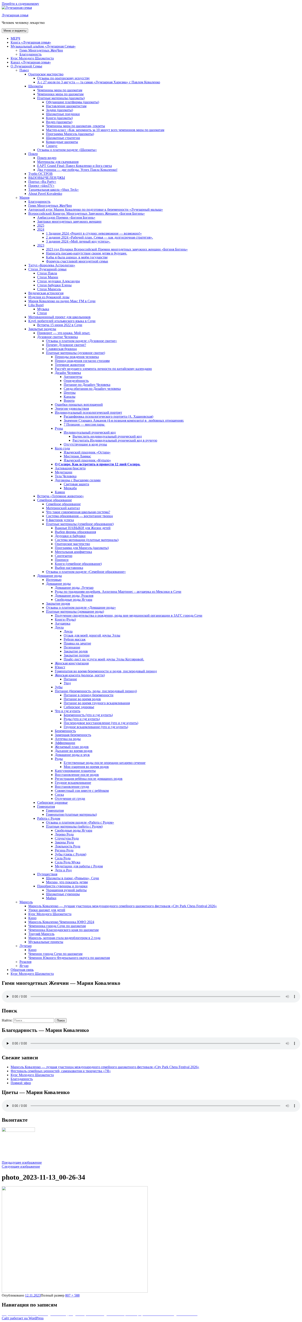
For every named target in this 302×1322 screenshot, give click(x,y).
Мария (24, 197)
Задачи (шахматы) (59, 110)
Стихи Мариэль (49, 289)
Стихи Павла (47, 273)
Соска (59, 794)
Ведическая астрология (45, 293)
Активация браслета (70, 468)
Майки (51, 898)
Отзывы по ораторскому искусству (63, 78)
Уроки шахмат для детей (46, 910)
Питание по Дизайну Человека (87, 384)
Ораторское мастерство (45, 74)
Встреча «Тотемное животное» (60, 496)
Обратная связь (22, 970)
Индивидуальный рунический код (90, 432)
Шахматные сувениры (63, 894)
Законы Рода (64, 842)
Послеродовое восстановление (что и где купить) (101, 723)
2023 (40, 245)
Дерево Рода (64, 834)
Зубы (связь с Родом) (70, 854)
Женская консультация (72, 663)
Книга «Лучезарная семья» (31, 42)
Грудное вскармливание (73, 782)
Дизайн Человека (68, 373)
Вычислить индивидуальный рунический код (107, 436)
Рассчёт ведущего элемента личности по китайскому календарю (103, 369)
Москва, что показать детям (67, 882)
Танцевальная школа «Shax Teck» (53, 189)
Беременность (65, 731)
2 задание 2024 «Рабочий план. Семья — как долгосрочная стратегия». (99, 237)
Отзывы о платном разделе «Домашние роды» (81, 607)
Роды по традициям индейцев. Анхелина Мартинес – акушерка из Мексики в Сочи (118, 591)
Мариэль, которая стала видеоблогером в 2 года (64, 938)
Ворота (69, 400)
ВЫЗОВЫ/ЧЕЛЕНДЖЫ (46, 178)
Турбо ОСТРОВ (40, 174)
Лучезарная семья (15, 15)
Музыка (43, 309)
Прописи (62, 560)
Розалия (25, 962)
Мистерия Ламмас (77, 456)
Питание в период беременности (88, 695)
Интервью (53, 580)
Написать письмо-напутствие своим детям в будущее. (86, 253)
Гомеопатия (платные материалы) (71, 814)
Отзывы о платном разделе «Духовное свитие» (81, 341)
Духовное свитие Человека (57, 337)
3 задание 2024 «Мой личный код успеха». (78, 241)
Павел (24, 70)
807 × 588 (72, 1295)
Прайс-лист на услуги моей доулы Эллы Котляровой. (104, 659)
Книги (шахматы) (59, 118)
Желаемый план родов (72, 747)
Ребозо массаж (75, 639)
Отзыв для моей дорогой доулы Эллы (92, 635)
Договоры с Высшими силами (78, 480)
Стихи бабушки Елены (54, 285)
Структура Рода (67, 838)
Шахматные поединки (63, 114)
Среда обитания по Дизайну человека (92, 388)
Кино (32, 918)
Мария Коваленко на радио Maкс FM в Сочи (62, 301)
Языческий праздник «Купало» (87, 460)
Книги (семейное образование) (78, 564)
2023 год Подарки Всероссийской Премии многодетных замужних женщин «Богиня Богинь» (117, 249)
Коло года (62, 448)
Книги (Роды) (65, 619)
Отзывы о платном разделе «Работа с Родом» (80, 822)
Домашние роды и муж (72, 755)
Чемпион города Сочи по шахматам (55, 954)
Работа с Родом (48, 818)
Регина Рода (64, 850)
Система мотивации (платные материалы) (87, 540)
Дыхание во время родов (73, 751)
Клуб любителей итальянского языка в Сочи (62, 321)
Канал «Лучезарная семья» (31, 62)
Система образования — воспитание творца (79, 516)
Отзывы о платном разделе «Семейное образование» (86, 572)
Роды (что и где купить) (82, 719)
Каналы (69, 396)
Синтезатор (63, 556)
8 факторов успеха (60, 520)
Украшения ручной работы (66, 890)
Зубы (59, 687)
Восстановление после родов (77, 775)
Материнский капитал (63, 508)
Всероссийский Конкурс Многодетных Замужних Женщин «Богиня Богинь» (86, 213)
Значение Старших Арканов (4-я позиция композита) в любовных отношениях (124, 420)
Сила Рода (63, 858)
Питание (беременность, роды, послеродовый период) (96, 691)
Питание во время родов (82, 699)
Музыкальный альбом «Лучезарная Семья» (43, 46)
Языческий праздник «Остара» (87, 452)
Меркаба (70, 488)
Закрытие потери (77, 655)
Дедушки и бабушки (70, 536)
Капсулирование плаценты (75, 771)
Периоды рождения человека (77, 357)
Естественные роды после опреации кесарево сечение (104, 763)
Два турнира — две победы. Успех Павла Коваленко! (77, 170)
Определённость (76, 381)
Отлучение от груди (70, 798)
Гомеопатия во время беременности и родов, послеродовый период (106, 671)
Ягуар (24, 966)
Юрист (60, 667)
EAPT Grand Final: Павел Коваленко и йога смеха (74, 166)
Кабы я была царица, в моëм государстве (77, 257)
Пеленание (72, 647)
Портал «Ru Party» (42, 182)
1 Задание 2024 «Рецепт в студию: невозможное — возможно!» (94, 233)
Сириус (51, 146)
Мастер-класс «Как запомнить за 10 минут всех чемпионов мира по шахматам (105, 130)
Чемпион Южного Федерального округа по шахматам (69, 958)
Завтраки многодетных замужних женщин (69, 221)
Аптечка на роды (68, 739)
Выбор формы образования (75, 532)
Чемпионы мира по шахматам (59, 90)
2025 (40, 225)
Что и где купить (67, 711)
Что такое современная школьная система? (78, 512)
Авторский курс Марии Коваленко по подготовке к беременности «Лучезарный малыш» (95, 209)
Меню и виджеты (15, 30)
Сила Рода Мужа (67, 862)
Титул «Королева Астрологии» (51, 265)
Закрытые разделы (42, 329)
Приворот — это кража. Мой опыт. (63, 333)
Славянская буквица (61, 349)
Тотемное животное (70, 365)
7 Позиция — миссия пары (84, 424)
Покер (33, 154)
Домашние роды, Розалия (74, 595)
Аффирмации (65, 743)
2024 (40, 229)
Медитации (63, 472)
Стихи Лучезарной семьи (47, 269)
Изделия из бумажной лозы (48, 297)
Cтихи (42, 313)
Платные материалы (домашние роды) (75, 611)
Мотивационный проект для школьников (59, 317)
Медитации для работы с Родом (79, 866)
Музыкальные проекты (45, 942)
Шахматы (35, 86)
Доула (59, 627)
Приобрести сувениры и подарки (62, 886)
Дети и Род (63, 870)
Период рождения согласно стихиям (82, 361)
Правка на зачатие (77, 643)
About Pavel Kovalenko (45, 193)
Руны (59, 428)
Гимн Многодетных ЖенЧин (41, 50)
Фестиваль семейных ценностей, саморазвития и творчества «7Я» (61, 1071)
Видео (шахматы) (59, 122)
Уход (67, 683)
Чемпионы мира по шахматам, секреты (75, 126)
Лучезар (25, 946)
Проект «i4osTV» (41, 185)
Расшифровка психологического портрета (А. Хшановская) (108, 416)
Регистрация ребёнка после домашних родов (88, 779)
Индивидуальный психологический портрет (88, 412)
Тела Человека (65, 476)
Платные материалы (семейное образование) (80, 524)
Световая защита (76, 484)
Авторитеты (73, 377)
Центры (70, 392)
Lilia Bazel (36, 305)
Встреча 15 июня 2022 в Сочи (59, 325)
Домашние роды (49, 576)
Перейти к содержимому (20, 4)
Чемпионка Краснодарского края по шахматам (63, 930)
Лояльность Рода (67, 846)
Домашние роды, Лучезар (74, 587)
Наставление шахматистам (66, 106)
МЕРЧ (15, 38)
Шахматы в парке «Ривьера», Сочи (72, 878)
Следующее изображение (21, 1166)
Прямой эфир (21, 1083)
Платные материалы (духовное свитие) (75, 353)
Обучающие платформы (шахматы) (72, 102)
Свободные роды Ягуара (73, 599)
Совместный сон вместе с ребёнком (82, 790)
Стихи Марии (47, 277)
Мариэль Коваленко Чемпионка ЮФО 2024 (61, 922)
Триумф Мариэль (41, 934)
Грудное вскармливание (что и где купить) (96, 727)
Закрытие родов (58, 603)
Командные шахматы (62, 142)
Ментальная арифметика (73, 552)
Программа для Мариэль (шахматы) (82, 548)
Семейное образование (54, 500)
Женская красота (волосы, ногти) (80, 675)
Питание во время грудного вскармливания (97, 703)
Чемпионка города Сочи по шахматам (57, 926)
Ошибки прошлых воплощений (79, 404)
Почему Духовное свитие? (66, 345)
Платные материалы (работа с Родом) (74, 826)
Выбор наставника (69, 568)
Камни (60, 492)
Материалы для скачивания (57, 162)
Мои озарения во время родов (86, 767)
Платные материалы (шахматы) (61, 98)
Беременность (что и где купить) (88, 715)
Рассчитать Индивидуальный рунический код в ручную (115, 440)
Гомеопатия (46, 806)
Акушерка (62, 623)
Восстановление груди (72, 786)
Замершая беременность (73, 735)
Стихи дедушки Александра (58, 281)
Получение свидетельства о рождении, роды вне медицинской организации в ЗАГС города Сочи (128, 615)
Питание (70, 679)
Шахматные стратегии (63, 138)
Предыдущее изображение (22, 1162)
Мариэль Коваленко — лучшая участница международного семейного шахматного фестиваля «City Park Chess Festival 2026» (122, 906)
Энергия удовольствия (72, 408)
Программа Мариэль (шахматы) (70, 134)
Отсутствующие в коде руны (85, 444)
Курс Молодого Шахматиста (32, 58)
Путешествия (47, 874)
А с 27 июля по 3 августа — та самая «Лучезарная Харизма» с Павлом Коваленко (98, 82)
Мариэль (26, 902)
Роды (59, 759)
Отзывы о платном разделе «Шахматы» (67, 150)
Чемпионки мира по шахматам (60, 94)
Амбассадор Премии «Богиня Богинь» (66, 217)
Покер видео (46, 158)
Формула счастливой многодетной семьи (77, 261)
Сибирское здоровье (79, 707)
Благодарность (30, 54)
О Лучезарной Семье (26, 66)
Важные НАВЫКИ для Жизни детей (83, 528)
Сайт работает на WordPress (23, 1318)
